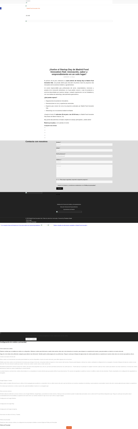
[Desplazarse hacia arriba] (0, 333)
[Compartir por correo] (46, 137)
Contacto (28, 1)
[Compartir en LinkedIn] (46, 135)
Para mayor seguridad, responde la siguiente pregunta (74, 179)
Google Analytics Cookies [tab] (6, 380)
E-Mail (58, 148)
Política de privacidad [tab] (5, 419)
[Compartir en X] (46, 130)
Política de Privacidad (5, 425)
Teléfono (58, 159)
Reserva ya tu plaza (49, 123)
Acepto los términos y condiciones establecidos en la (77, 185)
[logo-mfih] (36, 8)
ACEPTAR (28, 339)
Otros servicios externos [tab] (6, 391)
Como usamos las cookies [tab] (6, 348)
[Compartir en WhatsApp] (46, 132)
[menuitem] (69, 1)
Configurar (34, 339)
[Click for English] (26, 2)
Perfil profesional (60, 153)
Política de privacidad (89, 185)
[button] (0, 8)
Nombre (58, 142)
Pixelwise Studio (68, 218)
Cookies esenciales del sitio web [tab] (7, 356)
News (73, 77)
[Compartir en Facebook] (46, 127)
